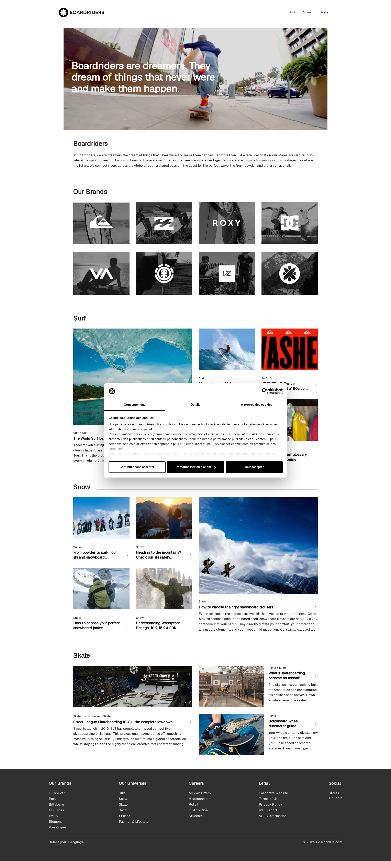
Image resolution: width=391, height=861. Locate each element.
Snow (307, 12)
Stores (334, 793)
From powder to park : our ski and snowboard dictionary (95, 557)
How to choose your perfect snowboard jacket (96, 625)
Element (55, 821)
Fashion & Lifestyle (134, 821)
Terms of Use (269, 799)
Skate (324, 12)
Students (196, 816)
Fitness (124, 816)
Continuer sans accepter (137, 467)
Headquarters (199, 799)
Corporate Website (273, 793)
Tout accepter (254, 467)
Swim (123, 810)
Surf (292, 12)
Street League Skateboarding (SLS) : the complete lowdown (123, 722)
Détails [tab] (196, 404)
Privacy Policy (270, 804)
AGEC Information (273, 816)
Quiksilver (57, 793)
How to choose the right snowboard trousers (236, 607)
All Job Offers (200, 793)
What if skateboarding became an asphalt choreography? (287, 678)
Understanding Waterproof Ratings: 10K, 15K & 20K (158, 625)
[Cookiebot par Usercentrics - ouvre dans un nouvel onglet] (265, 391)
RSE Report (268, 810)
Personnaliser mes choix (193, 467)
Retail (193, 804)
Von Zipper (57, 827)
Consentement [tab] (134, 404)
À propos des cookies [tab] (256, 404)
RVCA (53, 816)
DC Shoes (56, 810)
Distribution (198, 810)
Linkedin (335, 798)
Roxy (53, 799)
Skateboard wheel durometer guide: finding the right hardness (284, 728)
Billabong (56, 804)
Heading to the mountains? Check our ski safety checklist (158, 557)
